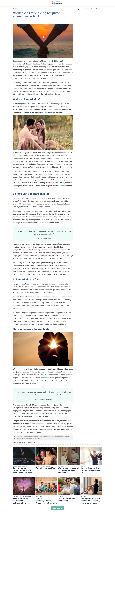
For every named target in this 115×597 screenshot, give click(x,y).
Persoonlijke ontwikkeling (22, 496)
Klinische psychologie (20, 466)
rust (42, 268)
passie (63, 186)
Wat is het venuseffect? (46, 468)
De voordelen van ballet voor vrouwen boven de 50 (91, 470)
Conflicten (61, 466)
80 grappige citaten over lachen (66, 499)
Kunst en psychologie (42, 466)
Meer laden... (57, 508)
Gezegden (38, 496)
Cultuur (83, 466)
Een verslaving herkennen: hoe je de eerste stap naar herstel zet (23, 470)
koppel (18, 432)
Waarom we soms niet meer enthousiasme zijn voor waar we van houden (90, 500)
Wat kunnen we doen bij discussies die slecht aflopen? (68, 470)
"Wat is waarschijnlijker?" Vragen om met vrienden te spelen (46, 500)
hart (46, 112)
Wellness (15, 8)
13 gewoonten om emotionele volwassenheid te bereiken (20, 500)
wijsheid (46, 378)
